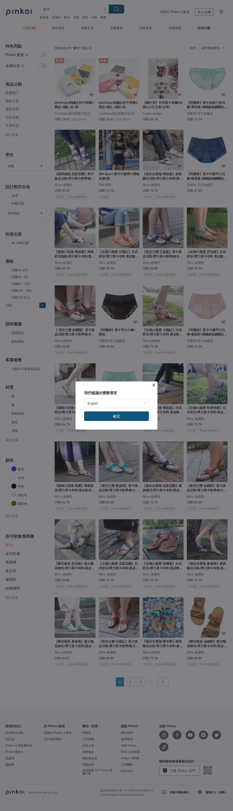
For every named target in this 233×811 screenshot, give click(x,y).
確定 (116, 416)
